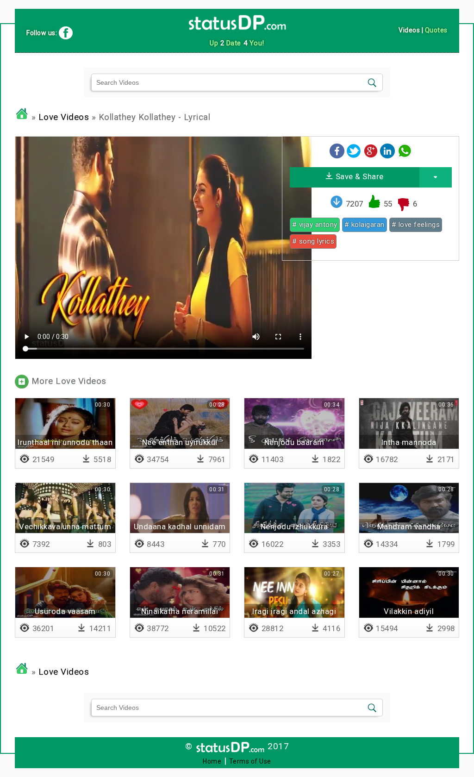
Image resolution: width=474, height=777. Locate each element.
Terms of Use (250, 761)
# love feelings (416, 224)
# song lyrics (313, 241)
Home (212, 761)
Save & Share (358, 176)
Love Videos (63, 117)
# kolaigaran (364, 224)
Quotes (436, 30)
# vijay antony (314, 224)
